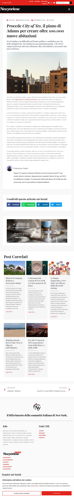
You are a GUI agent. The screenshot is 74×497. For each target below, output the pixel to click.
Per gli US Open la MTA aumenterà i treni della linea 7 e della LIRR (36, 344)
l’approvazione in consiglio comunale (25, 99)
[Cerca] (71, 3)
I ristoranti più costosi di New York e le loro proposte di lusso (37, 282)
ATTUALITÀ (12, 20)
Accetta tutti (56, 493)
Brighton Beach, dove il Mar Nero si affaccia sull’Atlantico (14, 344)
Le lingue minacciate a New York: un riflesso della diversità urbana (58, 283)
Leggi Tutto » (9, 311)
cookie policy (34, 486)
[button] (13, 204)
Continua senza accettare (21, 493)
